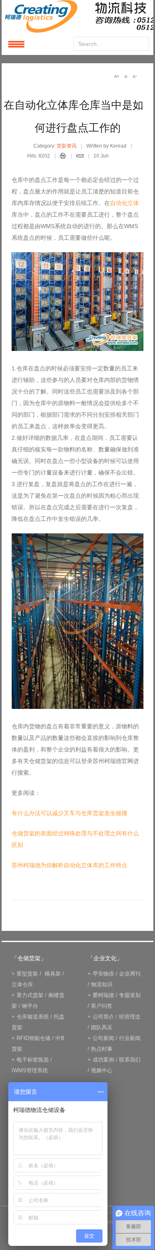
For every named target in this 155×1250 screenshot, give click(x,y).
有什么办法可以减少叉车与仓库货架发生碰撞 (69, 813)
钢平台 (30, 1006)
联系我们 (130, 1060)
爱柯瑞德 (103, 995)
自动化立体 (124, 203)
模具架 (53, 974)
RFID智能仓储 (33, 1038)
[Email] (79, 157)
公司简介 (103, 1017)
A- (134, 76)
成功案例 (103, 1060)
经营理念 (130, 1017)
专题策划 (130, 995)
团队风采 (101, 1027)
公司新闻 (103, 1038)
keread (77, 16)
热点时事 (101, 1049)
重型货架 (27, 974)
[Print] (63, 157)
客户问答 (101, 1006)
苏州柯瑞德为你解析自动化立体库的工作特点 (69, 865)
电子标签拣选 (33, 1060)
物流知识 (101, 984)
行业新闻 (130, 1038)
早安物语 (103, 974)
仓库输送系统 (33, 1017)
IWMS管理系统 (30, 1070)
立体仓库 (22, 984)
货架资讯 (66, 146)
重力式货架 (30, 995)
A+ (116, 76)
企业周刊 (130, 974)
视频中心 (101, 1070)
